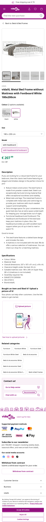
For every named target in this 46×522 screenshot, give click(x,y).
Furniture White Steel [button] (11, 354)
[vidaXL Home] (15, 9)
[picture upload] (23, 321)
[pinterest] (13, 457)
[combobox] (23, 15)
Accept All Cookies (23, 510)
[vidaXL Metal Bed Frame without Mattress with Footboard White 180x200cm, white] (23, 50)
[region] (23, 509)
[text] (7, 158)
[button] (6, 115)
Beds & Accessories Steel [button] (12, 366)
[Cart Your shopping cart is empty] (42, 9)
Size (3, 128)
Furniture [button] (6, 349)
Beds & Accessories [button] (30, 354)
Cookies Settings (23, 519)
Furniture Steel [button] (35, 349)
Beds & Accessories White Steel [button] (14, 372)
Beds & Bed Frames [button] (36, 372)
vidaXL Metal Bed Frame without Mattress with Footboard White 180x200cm (23, 93)
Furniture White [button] (20, 349)
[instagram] (8, 457)
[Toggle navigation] (4, 9)
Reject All (23, 515)
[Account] (29, 9)
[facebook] (4, 457)
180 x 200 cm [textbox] (10, 134)
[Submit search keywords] (41, 15)
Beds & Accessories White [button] (12, 360)
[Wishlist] (35, 9)
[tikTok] (17, 457)
